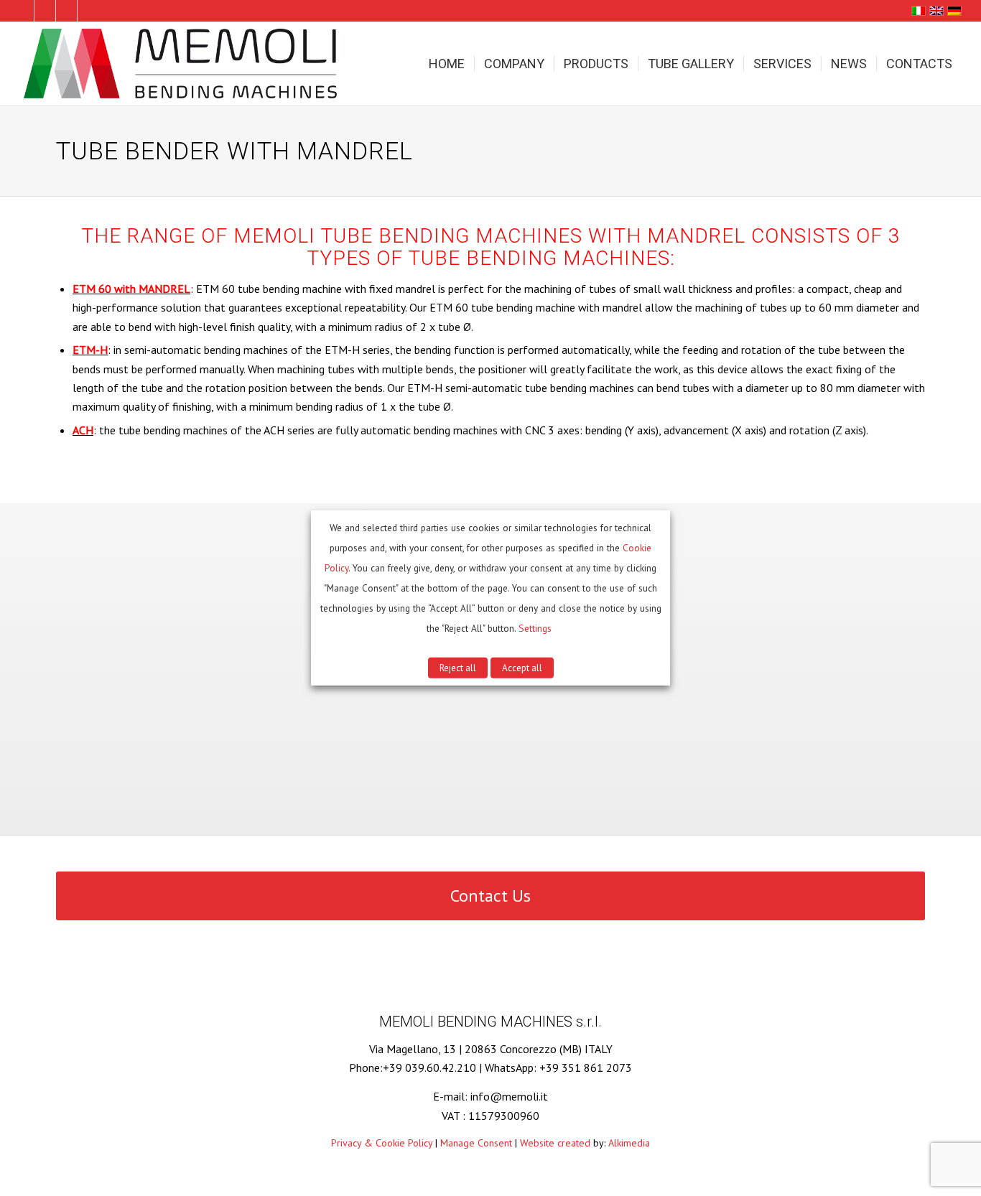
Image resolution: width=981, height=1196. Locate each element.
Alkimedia (629, 1142)
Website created (555, 1142)
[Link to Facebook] (44, 11)
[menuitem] (446, 64)
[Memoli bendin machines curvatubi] (182, 64)
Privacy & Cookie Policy (381, 1142)
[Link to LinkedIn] (23, 11)
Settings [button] (535, 628)
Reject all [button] (458, 668)
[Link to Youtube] (88, 11)
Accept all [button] (522, 668)
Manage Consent (476, 1142)
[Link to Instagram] (66, 11)
